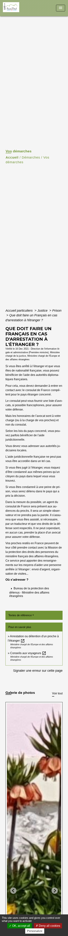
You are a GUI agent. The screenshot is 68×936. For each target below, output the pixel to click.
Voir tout (57, 693)
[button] (34, 592)
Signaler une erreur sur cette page (38, 670)
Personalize (34, 931)
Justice (42, 310)
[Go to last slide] (13, 891)
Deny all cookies (49, 925)
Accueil (12, 157)
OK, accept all (20, 925)
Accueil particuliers (19, 310)
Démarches (31, 157)
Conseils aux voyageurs (28, 653)
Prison (56, 310)
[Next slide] (54, 891)
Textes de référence (20, 615)
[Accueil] (16, 8)
